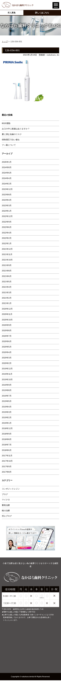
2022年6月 (6, 227)
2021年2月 (6, 298)
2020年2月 (6, 363)
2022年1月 (6, 243)
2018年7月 (6, 445)
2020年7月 (6, 336)
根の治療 (6, 510)
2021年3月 (6, 292)
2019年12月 (7, 368)
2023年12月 (7, 189)
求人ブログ (7, 516)
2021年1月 (6, 303)
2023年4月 (6, 200)
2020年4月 (6, 352)
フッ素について (9, 145)
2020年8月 (6, 330)
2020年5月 (6, 347)
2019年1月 (6, 423)
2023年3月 (6, 205)
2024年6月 (6, 173)
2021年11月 (7, 254)
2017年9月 (6, 466)
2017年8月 (6, 472)
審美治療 (6, 505)
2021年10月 (7, 260)
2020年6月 (6, 341)
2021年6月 (6, 276)
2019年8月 (6, 390)
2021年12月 (7, 249)
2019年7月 (6, 396)
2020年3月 (6, 358)
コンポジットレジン (11, 489)
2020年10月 (7, 320)
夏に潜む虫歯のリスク (12, 134)
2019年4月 (6, 407)
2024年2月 (6, 184)
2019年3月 (6, 412)
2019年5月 (6, 401)
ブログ (5, 494)
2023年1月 (6, 211)
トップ (5, 41)
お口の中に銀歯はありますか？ (16, 129)
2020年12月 (7, 309)
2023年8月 (6, 194)
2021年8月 (6, 271)
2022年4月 (6, 233)
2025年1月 (6, 162)
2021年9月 (6, 265)
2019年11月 (7, 374)
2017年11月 (7, 455)
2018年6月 (6, 450)
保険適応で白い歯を (11, 139)
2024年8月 (6, 167)
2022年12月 (7, 216)
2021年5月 (6, 281)
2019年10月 (7, 379)
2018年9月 (6, 434)
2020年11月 (7, 314)
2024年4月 (6, 178)
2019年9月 (6, 385)
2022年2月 (6, 238)
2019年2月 (6, 417)
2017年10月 (7, 461)
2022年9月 (6, 222)
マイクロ (6, 500)
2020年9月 (6, 325)
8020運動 (6, 123)
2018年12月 (7, 428)
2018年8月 (6, 439)
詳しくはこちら (42, 12)
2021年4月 (6, 287)
